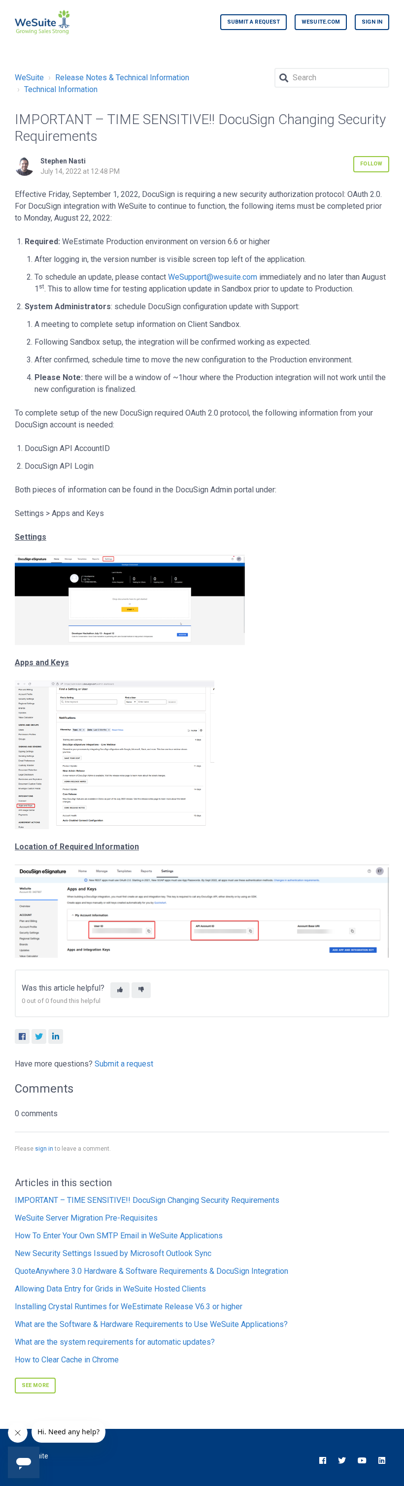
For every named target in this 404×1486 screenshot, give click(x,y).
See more (35, 1385)
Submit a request (253, 22)
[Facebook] (22, 1036)
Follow (371, 164)
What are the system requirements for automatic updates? (115, 1342)
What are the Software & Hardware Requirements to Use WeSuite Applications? (151, 1324)
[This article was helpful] (120, 990)
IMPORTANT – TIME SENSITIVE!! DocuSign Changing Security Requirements (147, 1200)
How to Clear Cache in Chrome (67, 1359)
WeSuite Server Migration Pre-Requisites (86, 1218)
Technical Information (61, 89)
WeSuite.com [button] (321, 22)
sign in (44, 1148)
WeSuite (29, 77)
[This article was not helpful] (141, 990)
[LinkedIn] (55, 1036)
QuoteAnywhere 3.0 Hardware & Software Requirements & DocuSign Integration (151, 1271)
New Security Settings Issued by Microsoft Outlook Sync (113, 1253)
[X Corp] (39, 1036)
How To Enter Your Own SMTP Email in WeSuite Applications (119, 1235)
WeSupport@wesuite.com (212, 277)
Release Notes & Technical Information (122, 77)
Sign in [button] (372, 22)
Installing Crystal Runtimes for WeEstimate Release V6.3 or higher (128, 1306)
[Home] (42, 22)
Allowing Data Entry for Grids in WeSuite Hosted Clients (110, 1288)
